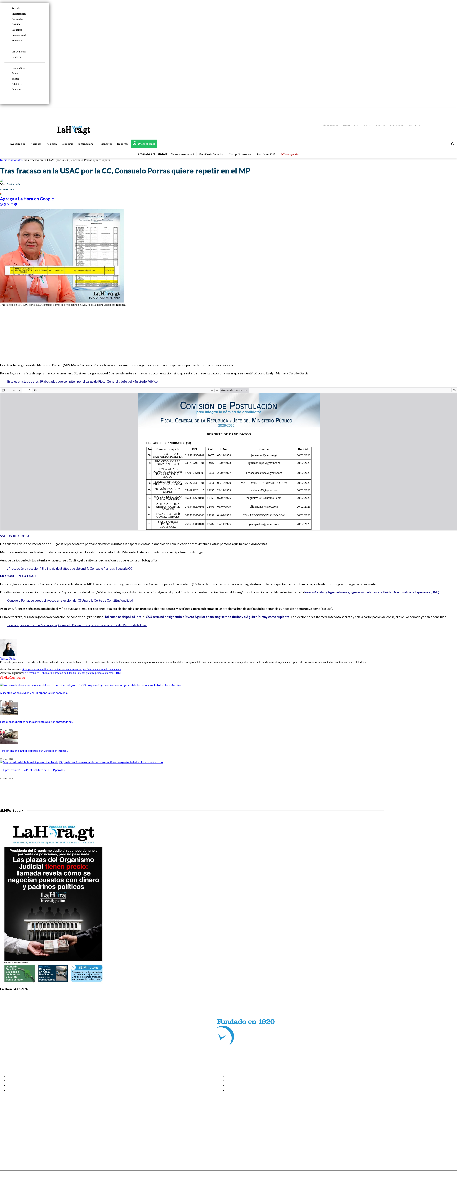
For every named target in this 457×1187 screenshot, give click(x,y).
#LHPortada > (11, 810)
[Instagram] (431, 111)
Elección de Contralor (211, 154)
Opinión (16, 24)
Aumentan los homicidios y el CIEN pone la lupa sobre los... (34, 692)
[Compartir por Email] (12, 203)
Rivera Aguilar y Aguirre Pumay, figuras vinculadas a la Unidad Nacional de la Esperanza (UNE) (371, 592)
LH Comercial (19, 51)
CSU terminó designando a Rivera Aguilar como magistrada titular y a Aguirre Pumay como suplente (218, 617)
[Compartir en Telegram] (15, 203)
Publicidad (17, 84)
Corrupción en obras (240, 154)
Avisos (15, 73)
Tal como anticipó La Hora (123, 617)
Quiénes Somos (19, 68)
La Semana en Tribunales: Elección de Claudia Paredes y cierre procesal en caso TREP (72, 672)
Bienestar (17, 40)
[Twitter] (443, 111)
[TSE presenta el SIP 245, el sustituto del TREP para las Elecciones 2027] (81, 762)
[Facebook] (425, 111)
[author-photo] (8, 655)
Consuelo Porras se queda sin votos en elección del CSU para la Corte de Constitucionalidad (70, 600)
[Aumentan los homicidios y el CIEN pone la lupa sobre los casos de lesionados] (91, 685)
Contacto (16, 89)
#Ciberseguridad (290, 154)
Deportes (16, 57)
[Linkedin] (437, 111)
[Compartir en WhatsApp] (2, 203)
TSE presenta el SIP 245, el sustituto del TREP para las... (33, 770)
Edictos (15, 78)
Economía (17, 30)
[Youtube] (450, 111)
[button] (452, 144)
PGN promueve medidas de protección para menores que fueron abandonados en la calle (71, 669)
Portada (16, 8)
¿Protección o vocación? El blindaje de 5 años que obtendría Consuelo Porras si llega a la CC (69, 568)
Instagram (17, 1132)
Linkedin (16, 1137)
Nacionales (17, 19)
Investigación (19, 13)
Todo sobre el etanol (182, 154)
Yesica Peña (13, 184)
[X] (6, 1141)
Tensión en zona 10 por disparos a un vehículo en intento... (34, 750)
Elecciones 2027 (266, 154)
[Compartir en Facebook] (5, 203)
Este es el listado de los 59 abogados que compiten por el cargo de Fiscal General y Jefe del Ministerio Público (82, 381)
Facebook (16, 1128)
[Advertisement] (107, 334)
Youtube (16, 1146)
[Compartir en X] (9, 203)
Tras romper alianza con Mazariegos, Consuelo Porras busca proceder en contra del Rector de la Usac (77, 625)
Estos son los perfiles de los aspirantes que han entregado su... (36, 721)
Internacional (19, 35)
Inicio (3, 160)
